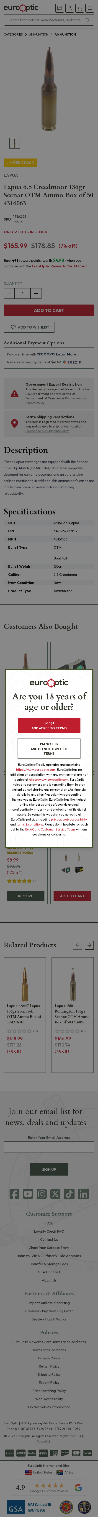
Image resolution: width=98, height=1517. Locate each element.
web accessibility (75, 819)
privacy (56, 819)
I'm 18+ (49, 725)
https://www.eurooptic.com (36, 770)
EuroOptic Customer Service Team (50, 829)
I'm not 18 (49, 749)
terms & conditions (29, 824)
